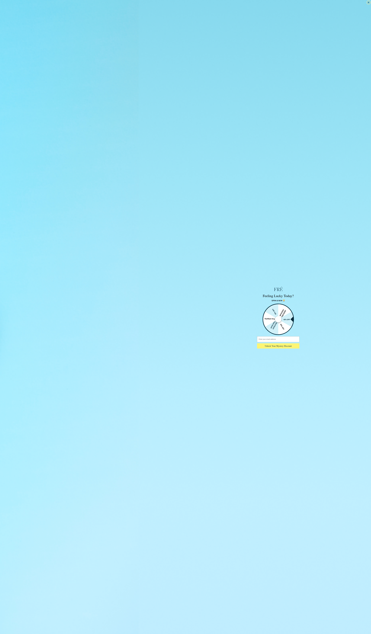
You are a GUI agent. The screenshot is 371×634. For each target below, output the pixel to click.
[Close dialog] (368, 2)
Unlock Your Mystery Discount (278, 345)
